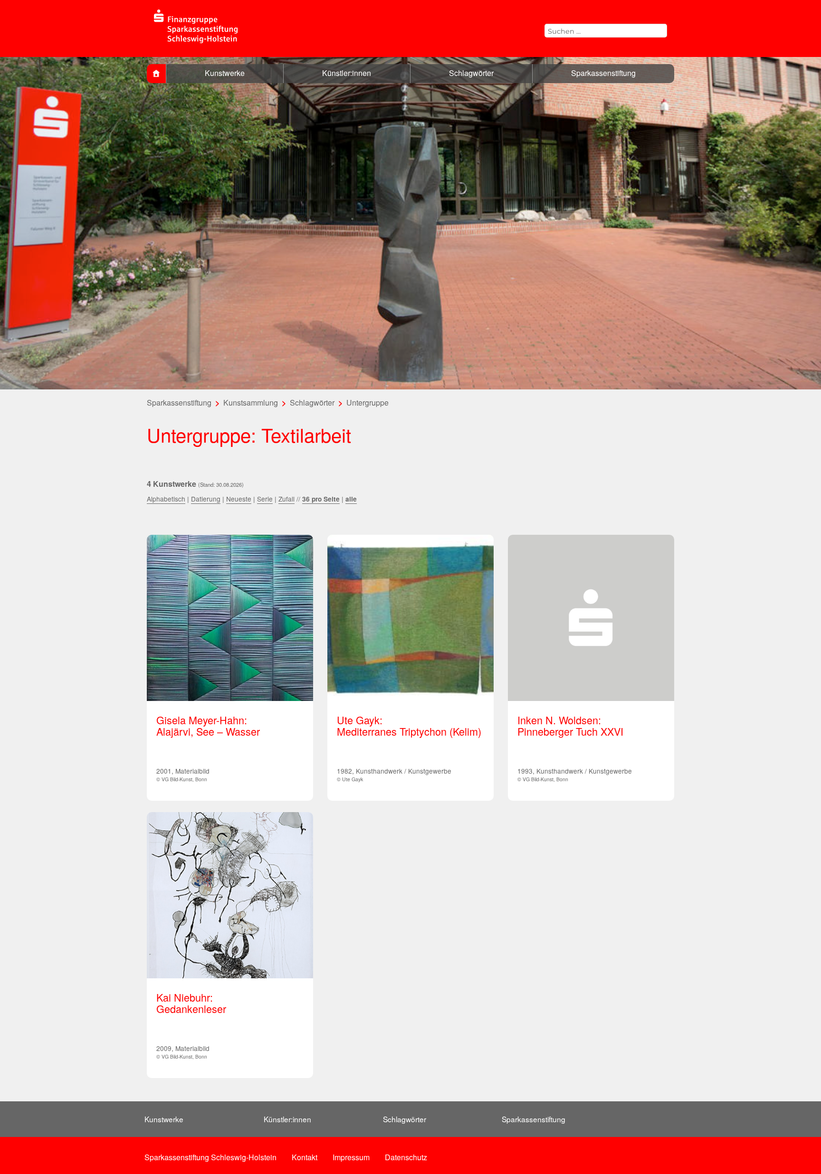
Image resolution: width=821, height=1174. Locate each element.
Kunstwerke (225, 72)
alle (351, 498)
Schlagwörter (471, 72)
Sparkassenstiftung (603, 72)
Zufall (286, 498)
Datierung (205, 498)
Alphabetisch (166, 498)
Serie (265, 498)
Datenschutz (406, 1157)
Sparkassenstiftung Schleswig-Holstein (210, 1157)
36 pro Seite (321, 498)
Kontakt (304, 1157)
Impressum (351, 1157)
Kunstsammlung (250, 402)
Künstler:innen (346, 72)
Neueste (238, 498)
